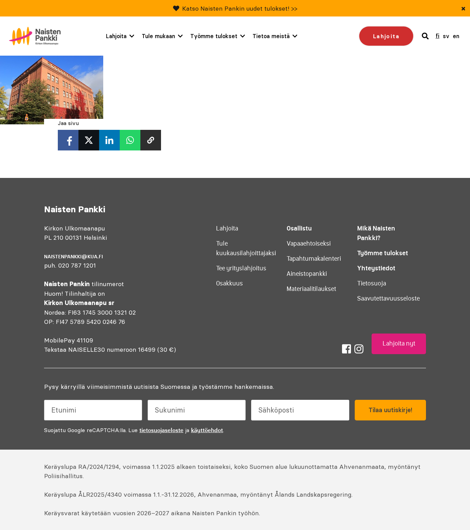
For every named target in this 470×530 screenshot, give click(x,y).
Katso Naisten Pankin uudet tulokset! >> (239, 8)
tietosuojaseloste (161, 430)
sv (446, 36)
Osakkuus (229, 283)
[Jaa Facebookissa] (68, 140)
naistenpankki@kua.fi (73, 256)
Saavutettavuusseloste (388, 298)
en (456, 36)
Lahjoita (116, 36)
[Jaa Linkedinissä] (109, 140)
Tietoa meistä (271, 36)
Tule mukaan (158, 36)
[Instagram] (358, 349)
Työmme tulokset (213, 36)
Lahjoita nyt (399, 343)
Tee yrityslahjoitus (241, 268)
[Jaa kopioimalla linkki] (150, 140)
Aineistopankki (307, 274)
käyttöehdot (207, 430)
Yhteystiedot (376, 268)
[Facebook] (346, 349)
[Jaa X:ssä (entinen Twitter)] (88, 140)
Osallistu (299, 228)
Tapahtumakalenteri (314, 258)
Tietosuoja (371, 283)
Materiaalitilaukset (311, 289)
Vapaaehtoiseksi (309, 243)
